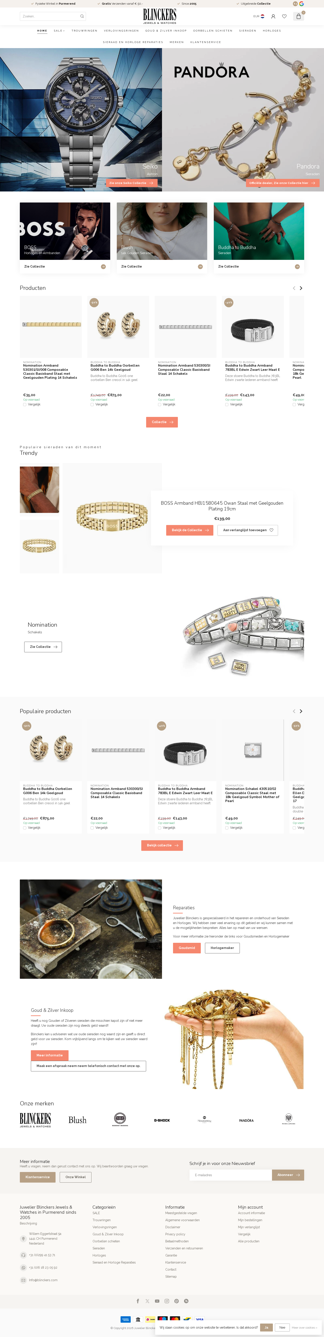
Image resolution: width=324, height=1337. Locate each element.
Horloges (272, 30)
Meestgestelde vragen (181, 1213)
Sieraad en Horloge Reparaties (133, 42)
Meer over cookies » (304, 1327)
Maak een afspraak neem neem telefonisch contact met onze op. (88, 1066)
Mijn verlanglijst (249, 1227)
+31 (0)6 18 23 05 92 (43, 1267)
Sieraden (248, 30)
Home (42, 30)
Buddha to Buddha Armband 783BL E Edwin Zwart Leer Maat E (252, 368)
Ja (266, 1327)
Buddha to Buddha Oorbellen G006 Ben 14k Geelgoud (115, 368)
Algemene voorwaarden (182, 1220)
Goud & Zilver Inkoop (166, 30)
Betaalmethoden (177, 1241)
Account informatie (251, 1213)
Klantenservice (205, 42)
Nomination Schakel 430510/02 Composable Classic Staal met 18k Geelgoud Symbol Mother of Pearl (252, 795)
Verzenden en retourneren (184, 1248)
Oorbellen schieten (213, 30)
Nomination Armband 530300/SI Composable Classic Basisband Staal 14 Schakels (184, 370)
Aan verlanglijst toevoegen (245, 530)
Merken (177, 42)
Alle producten (248, 1241)
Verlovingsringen (121, 30)
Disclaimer (172, 1227)
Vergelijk (34, 404)
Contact (170, 1269)
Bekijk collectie (159, 845)
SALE (58, 30)
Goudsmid (187, 948)
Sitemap (171, 1276)
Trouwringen (85, 30)
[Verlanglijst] (284, 16)
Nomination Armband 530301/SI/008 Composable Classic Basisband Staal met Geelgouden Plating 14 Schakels (50, 372)
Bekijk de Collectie (187, 530)
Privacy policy (175, 1234)
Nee (282, 1327)
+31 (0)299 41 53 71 (42, 1255)
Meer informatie (50, 1055)
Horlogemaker (222, 948)
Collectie (159, 422)
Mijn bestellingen (250, 1220)
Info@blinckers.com (43, 1280)
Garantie (171, 1255)
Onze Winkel (75, 1177)
